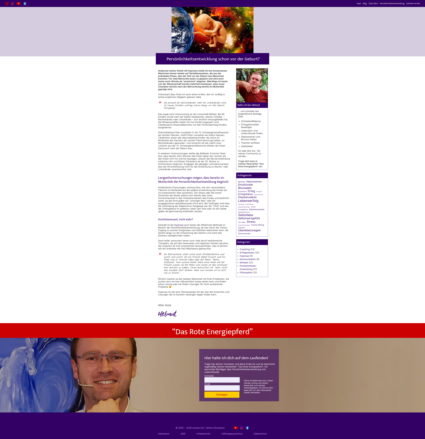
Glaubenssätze (247, 197)
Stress (251, 221)
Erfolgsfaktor (245, 194)
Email (207, 384)
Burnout (241, 182)
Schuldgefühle (243, 209)
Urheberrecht (203, 433)
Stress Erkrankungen (244, 225)
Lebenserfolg (248, 201)
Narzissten (241, 204)
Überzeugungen (244, 233)
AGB (183, 433)
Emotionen (242, 191)
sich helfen (242, 222)
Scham (253, 207)
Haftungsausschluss (232, 433)
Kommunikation (248, 259)
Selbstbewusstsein (256, 209)
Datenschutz (260, 433)
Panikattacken (249, 204)
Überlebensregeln (249, 230)
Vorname (209, 376)
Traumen (241, 228)
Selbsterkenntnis (244, 212)
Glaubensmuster (258, 194)
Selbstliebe (245, 215)
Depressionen (254, 181)
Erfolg (251, 191)
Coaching (245, 249)
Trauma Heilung (257, 225)
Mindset (244, 262)
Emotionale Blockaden (245, 186)
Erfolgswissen (247, 252)
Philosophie (246, 272)
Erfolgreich (259, 191)
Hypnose (179, 225)
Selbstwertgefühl (249, 218)
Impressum (163, 433)
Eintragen (222, 394)
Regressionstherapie (244, 207)
